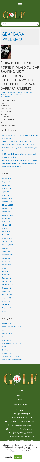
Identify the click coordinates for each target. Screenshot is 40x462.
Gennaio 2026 (7, 202)
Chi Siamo (20, 390)
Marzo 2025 (6, 235)
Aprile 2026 (6, 192)
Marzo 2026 (6, 195)
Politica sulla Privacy (20, 404)
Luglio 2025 (6, 221)
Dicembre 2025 (7, 205)
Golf (3, 330)
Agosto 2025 (6, 218)
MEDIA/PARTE (7, 340)
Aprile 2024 (6, 271)
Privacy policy (8, 457)
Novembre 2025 (7, 208)
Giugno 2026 (6, 185)
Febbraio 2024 (7, 278)
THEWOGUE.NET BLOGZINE (12, 360)
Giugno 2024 (6, 265)
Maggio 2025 (6, 228)
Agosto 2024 (6, 258)
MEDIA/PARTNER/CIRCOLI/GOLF (13, 343)
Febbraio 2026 (7, 198)
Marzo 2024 (6, 275)
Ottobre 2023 (7, 291)
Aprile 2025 (6, 231)
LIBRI (4, 337)
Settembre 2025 (7, 215)
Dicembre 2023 (7, 285)
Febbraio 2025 (7, 238)
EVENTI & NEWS (22, 92)
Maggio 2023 (6, 308)
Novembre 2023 (7, 288)
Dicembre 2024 (7, 245)
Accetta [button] (18, 457)
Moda (30, 92)
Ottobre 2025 (6, 212)
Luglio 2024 (6, 261)
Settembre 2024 (8, 255)
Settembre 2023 (8, 294)
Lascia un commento (8, 92)
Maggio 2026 (6, 188)
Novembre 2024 (7, 248)
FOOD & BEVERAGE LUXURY (12, 327)
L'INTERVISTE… (7, 333)
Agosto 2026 (6, 178)
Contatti (20, 395)
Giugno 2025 (6, 225)
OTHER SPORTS (7, 353)
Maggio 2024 (6, 268)
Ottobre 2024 (7, 251)
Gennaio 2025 (7, 241)
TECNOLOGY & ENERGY (16, 94)
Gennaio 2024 (7, 281)
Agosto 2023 (6, 298)
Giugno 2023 (6, 304)
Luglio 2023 (6, 301)
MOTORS (4, 94)
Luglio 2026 (6, 182)
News (20, 400)
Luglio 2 (5, 311)
